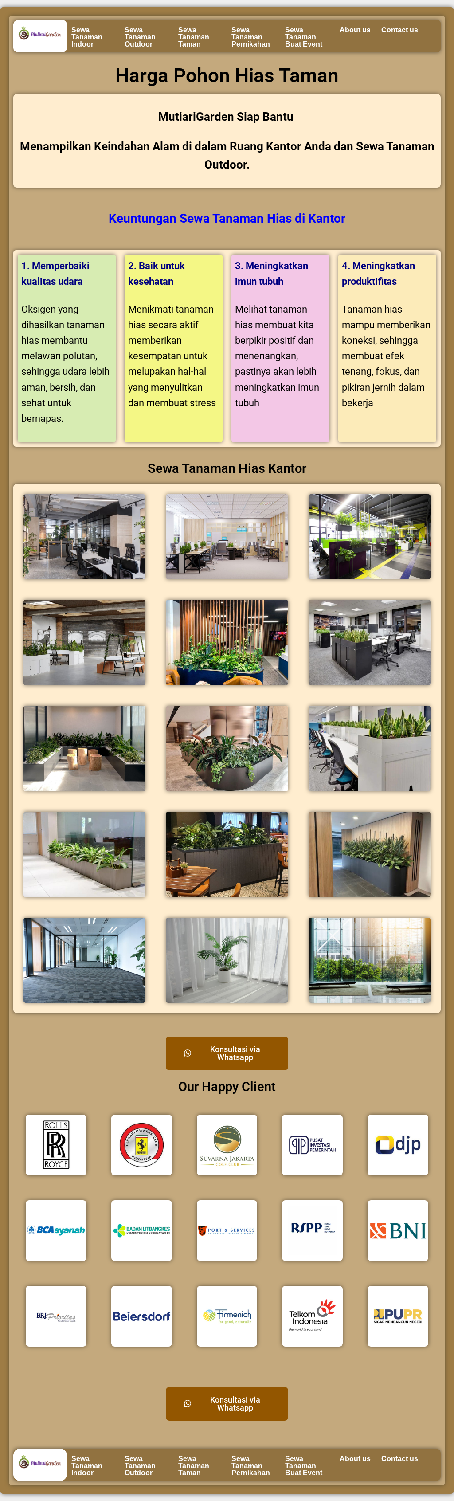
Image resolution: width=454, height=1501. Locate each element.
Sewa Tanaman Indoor (86, 37)
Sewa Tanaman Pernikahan (250, 37)
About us (355, 30)
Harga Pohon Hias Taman (227, 75)
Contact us (399, 30)
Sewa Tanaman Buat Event (303, 37)
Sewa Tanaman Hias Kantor (227, 468)
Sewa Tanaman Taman (193, 37)
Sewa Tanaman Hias (236, 218)
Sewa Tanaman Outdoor (140, 37)
